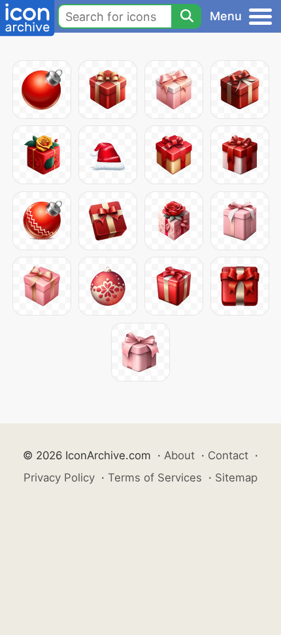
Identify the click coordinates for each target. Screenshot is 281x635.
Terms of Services (155, 477)
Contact (228, 455)
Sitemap (236, 477)
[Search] (186, 16)
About (179, 455)
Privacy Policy (59, 477)
